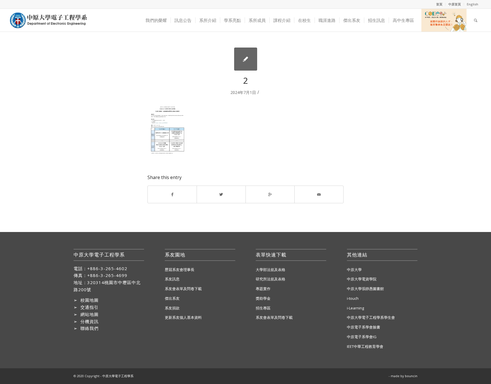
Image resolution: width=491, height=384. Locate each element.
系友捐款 (172, 308)
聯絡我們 (89, 328)
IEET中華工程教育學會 (365, 346)
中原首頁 (454, 4)
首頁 (439, 4)
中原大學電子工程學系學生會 (371, 317)
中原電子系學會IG (361, 336)
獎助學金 (263, 298)
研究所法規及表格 (270, 279)
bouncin (411, 376)
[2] (245, 59)
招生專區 (263, 308)
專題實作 (263, 288)
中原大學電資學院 (361, 279)
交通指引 (89, 307)
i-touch (353, 298)
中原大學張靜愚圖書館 (365, 288)
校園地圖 (89, 300)
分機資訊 (89, 321)
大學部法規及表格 (270, 269)
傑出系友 (172, 298)
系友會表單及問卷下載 (183, 288)
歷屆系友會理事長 (179, 269)
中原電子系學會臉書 (363, 327)
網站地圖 (89, 314)
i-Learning (355, 308)
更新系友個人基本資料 (183, 317)
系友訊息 (172, 279)
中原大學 (354, 269)
